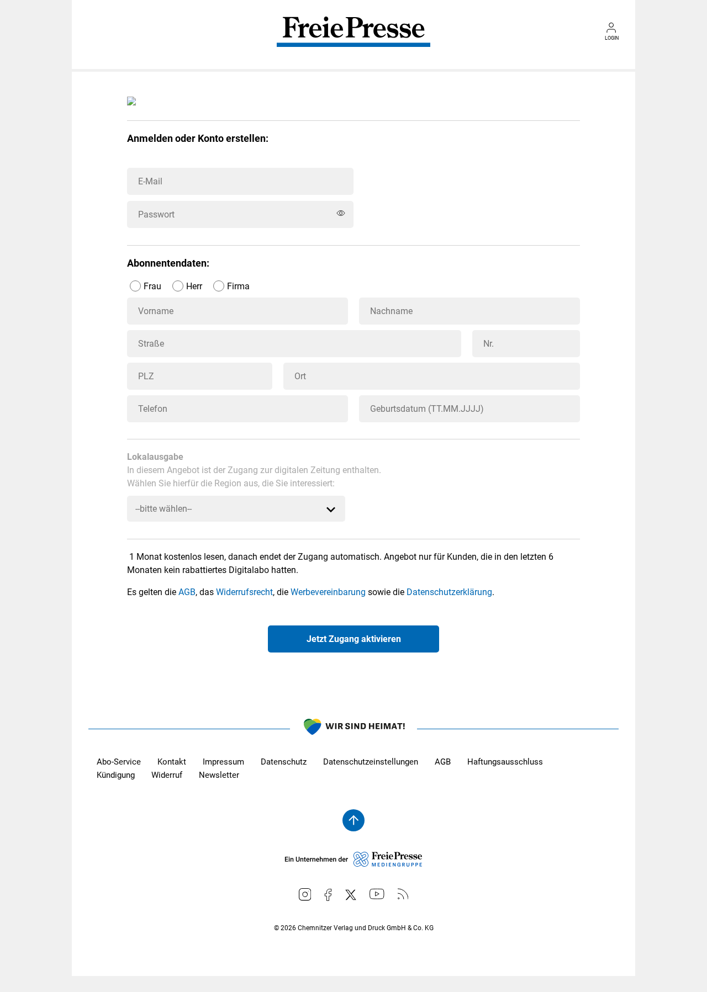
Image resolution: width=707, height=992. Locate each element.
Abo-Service (119, 762)
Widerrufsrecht (244, 592)
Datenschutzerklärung (449, 592)
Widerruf (166, 775)
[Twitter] (350, 895)
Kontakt (171, 762)
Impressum (223, 762)
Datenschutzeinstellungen (370, 762)
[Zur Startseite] (353, 40)
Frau (152, 286)
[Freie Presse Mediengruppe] (353, 864)
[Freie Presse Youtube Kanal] (377, 894)
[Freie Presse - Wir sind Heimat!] (353, 728)
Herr (194, 286)
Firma (238, 286)
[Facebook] (328, 895)
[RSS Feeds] (403, 894)
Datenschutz (284, 762)
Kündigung (116, 775)
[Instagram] (305, 894)
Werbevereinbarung (328, 592)
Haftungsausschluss (505, 762)
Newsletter (219, 775)
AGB (187, 592)
